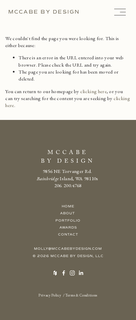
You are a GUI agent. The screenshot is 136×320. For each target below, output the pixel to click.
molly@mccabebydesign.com (68, 248)
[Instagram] (72, 273)
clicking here (93, 91)
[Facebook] (63, 273)
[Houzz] (55, 273)
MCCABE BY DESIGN (44, 12)
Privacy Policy (50, 295)
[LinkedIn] (81, 273)
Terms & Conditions (81, 295)
